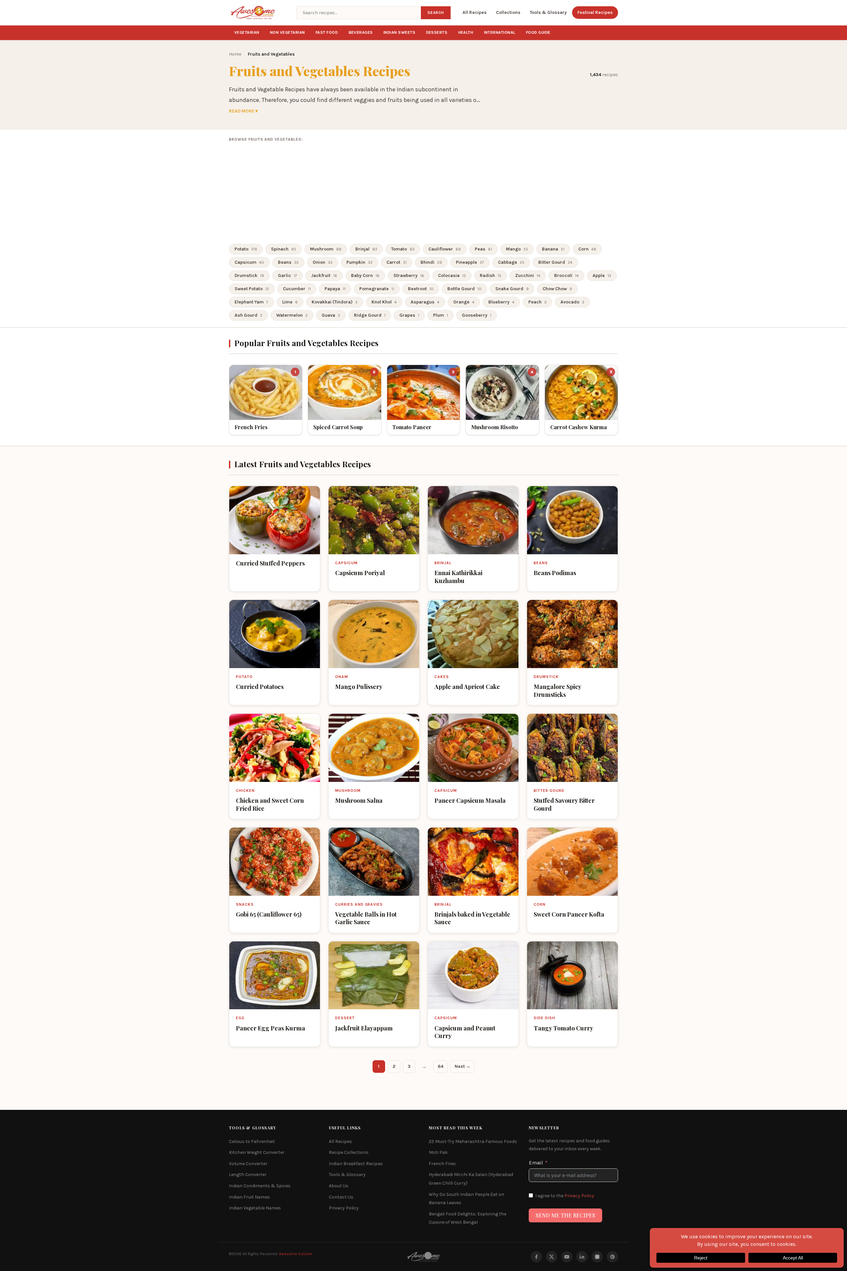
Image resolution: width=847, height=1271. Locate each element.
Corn (587, 249)
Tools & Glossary (548, 12)
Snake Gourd (512, 289)
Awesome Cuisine (295, 1253)
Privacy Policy (344, 1208)
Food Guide (538, 32)
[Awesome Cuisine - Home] (259, 12)
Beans (288, 262)
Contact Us (341, 1197)
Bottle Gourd (464, 289)
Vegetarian (246, 32)
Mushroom (325, 249)
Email (536, 1162)
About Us (338, 1186)
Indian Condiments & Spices (259, 1186)
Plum (440, 315)
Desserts (437, 32)
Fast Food (327, 32)
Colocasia (452, 275)
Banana (553, 249)
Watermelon (292, 315)
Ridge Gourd (369, 315)
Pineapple (470, 262)
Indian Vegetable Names (255, 1208)
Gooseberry (476, 315)
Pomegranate (376, 289)
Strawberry (408, 275)
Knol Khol (384, 302)
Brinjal (366, 249)
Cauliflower (444, 249)
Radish (490, 275)
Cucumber (297, 289)
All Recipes (475, 12)
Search (435, 12)
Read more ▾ (243, 111)
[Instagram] (597, 1256)
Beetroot (420, 289)
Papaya (335, 289)
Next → (462, 1066)
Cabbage (511, 262)
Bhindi (431, 262)
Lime (290, 302)
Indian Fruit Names (249, 1197)
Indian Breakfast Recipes (356, 1163)
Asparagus (425, 302)
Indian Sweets (399, 32)
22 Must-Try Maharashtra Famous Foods (473, 1141)
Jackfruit (324, 275)
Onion (323, 262)
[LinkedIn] (582, 1256)
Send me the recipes (565, 1215)
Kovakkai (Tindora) (335, 302)
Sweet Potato (252, 289)
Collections (508, 12)
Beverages (361, 32)
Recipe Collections (349, 1152)
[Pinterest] (612, 1256)
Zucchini (527, 275)
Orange (463, 302)
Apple (602, 275)
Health (465, 32)
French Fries (442, 1163)
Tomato (403, 249)
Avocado (572, 302)
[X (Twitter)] (551, 1256)
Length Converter (248, 1174)
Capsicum (249, 262)
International (500, 32)
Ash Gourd (248, 315)
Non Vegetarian (287, 32)
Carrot (396, 262)
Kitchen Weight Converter (257, 1152)
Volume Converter (248, 1163)
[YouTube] (566, 1256)
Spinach (283, 249)
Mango (517, 249)
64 (440, 1066)
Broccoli (566, 275)
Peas (483, 249)
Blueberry (501, 302)
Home (235, 54)
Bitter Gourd (555, 262)
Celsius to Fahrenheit (252, 1141)
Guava (331, 315)
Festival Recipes (595, 12)
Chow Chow (557, 289)
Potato (246, 249)
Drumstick (249, 275)
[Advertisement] (423, 193)
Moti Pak (438, 1152)
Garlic (287, 275)
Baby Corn (365, 275)
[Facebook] (536, 1256)
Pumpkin (359, 262)
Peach (537, 302)
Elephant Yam (251, 302)
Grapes (409, 315)
